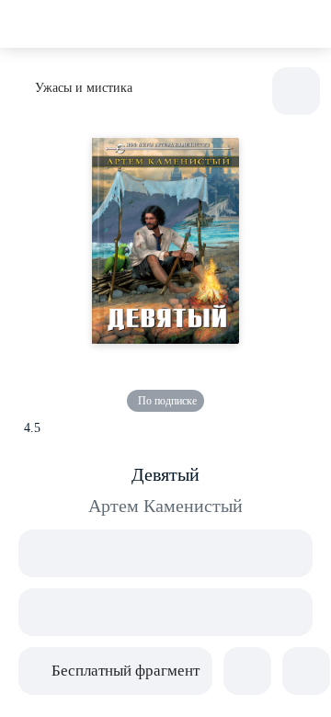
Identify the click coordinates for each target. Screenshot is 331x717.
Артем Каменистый (165, 505)
